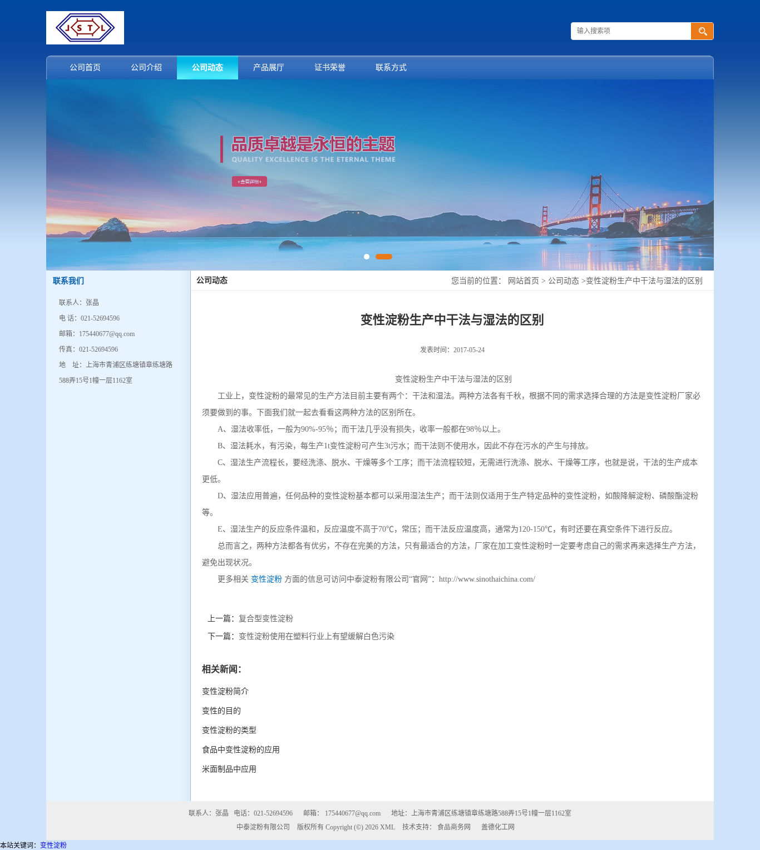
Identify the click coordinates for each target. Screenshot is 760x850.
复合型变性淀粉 (266, 618)
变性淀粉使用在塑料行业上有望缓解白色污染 (316, 636)
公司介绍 (146, 67)
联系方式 (391, 67)
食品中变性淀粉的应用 (241, 750)
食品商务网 (454, 827)
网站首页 (523, 281)
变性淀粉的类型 (229, 730)
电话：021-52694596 (263, 813)
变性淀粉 (266, 579)
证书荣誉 (330, 67)
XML (387, 827)
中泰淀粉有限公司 (263, 827)
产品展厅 (268, 67)
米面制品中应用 (229, 769)
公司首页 (85, 67)
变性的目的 (221, 711)
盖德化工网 (498, 827)
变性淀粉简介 (225, 691)
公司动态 (207, 67)
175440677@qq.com (353, 813)
